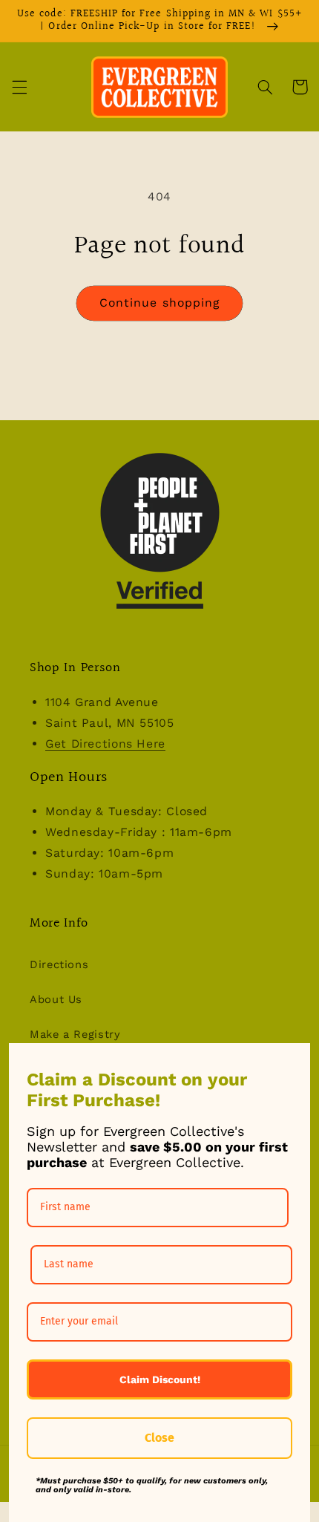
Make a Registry (75, 1034)
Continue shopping (159, 302)
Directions (59, 964)
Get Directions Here (105, 743)
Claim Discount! (159, 1379)
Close (159, 1438)
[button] (19, 87)
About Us (56, 999)
